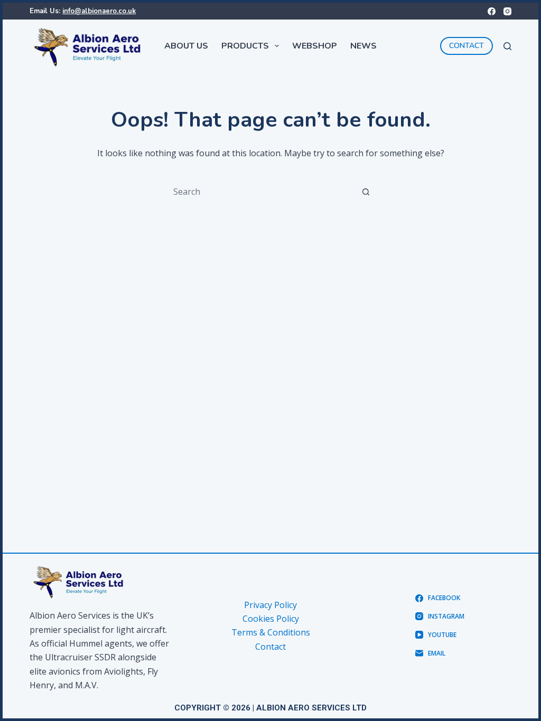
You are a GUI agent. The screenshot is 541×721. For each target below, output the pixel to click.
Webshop (314, 46)
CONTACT (466, 46)
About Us (186, 46)
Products (245, 46)
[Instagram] (507, 11)
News (363, 46)
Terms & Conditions (270, 632)
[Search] (507, 46)
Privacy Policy (270, 605)
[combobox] (260, 191)
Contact (270, 646)
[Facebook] (492, 11)
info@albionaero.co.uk (99, 11)
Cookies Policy (270, 618)
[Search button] (366, 192)
